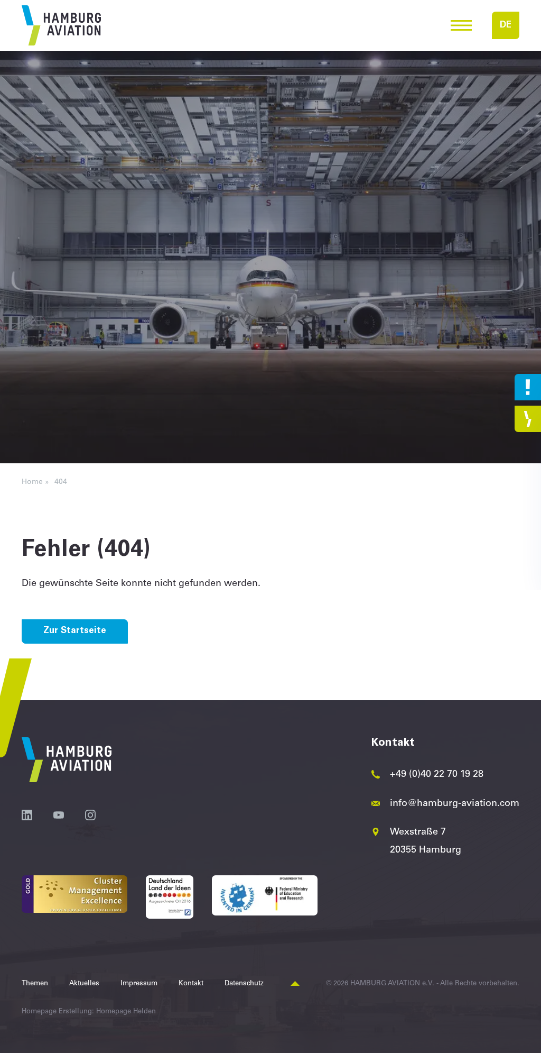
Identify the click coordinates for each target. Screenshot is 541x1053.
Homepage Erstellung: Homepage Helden (89, 1012)
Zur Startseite (74, 631)
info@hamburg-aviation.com (454, 804)
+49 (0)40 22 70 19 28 (436, 775)
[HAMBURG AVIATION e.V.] (61, 25)
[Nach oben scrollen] (295, 983)
